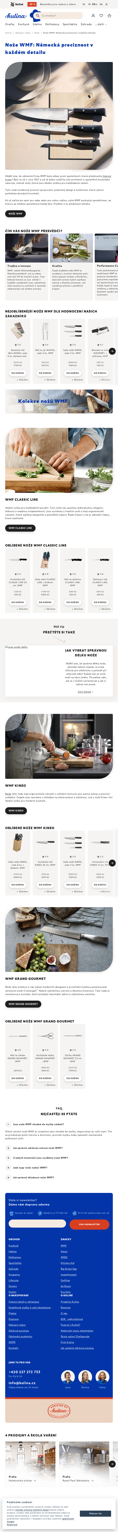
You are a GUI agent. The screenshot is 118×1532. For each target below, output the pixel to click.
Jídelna (13, 1251)
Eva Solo (66, 1292)
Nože (8, 794)
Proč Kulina (67, 1342)
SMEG (64, 1257)
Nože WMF (15, 214)
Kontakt (13, 1348)
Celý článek (84, 692)
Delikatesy (15, 1257)
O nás (64, 1313)
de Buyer (66, 1286)
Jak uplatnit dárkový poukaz (77, 1348)
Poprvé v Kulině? (70, 1325)
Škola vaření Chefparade (75, 1336)
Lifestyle (14, 1280)
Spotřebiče (15, 1263)
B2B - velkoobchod (72, 1319)
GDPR (12, 1342)
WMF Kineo (16, 811)
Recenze (66, 1308)
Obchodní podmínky (20, 1336)
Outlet (12, 1292)
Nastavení (12, 1524)
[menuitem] (10, 25)
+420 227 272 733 (24, 1372)
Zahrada (13, 1269)
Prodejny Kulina (70, 1302)
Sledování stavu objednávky (77, 1331)
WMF (64, 1246)
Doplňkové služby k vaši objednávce (30, 1308)
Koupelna (14, 1275)
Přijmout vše (95, 1513)
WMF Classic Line (20, 528)
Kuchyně (14, 1246)
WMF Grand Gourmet (23, 1004)
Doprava (14, 1319)
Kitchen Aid (67, 1263)
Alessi (64, 1251)
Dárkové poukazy (19, 1331)
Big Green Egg (69, 1269)
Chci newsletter (89, 1225)
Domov (13, 1286)
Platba (12, 1313)
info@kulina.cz (22, 1383)
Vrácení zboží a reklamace (24, 1302)
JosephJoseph (69, 1275)
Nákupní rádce (17, 1325)
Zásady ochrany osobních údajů (32, 1510)
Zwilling (65, 1280)
